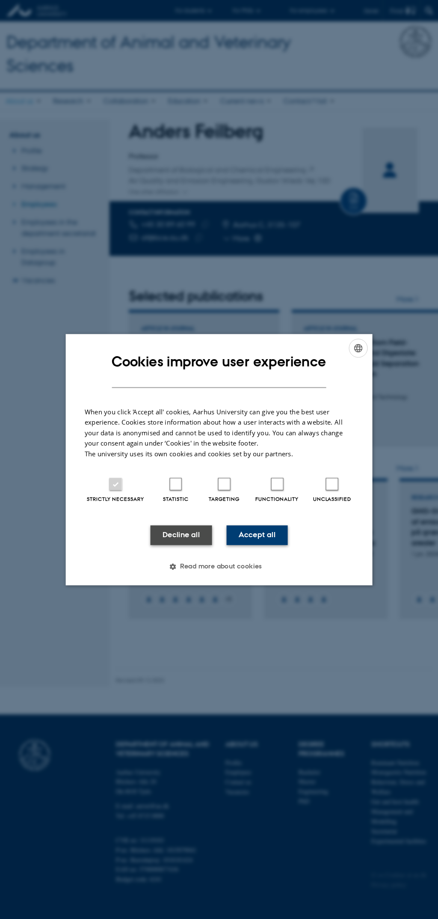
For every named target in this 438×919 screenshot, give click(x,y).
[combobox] (358, 348)
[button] (219, 566)
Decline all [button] (181, 535)
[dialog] (219, 459)
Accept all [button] (257, 535)
